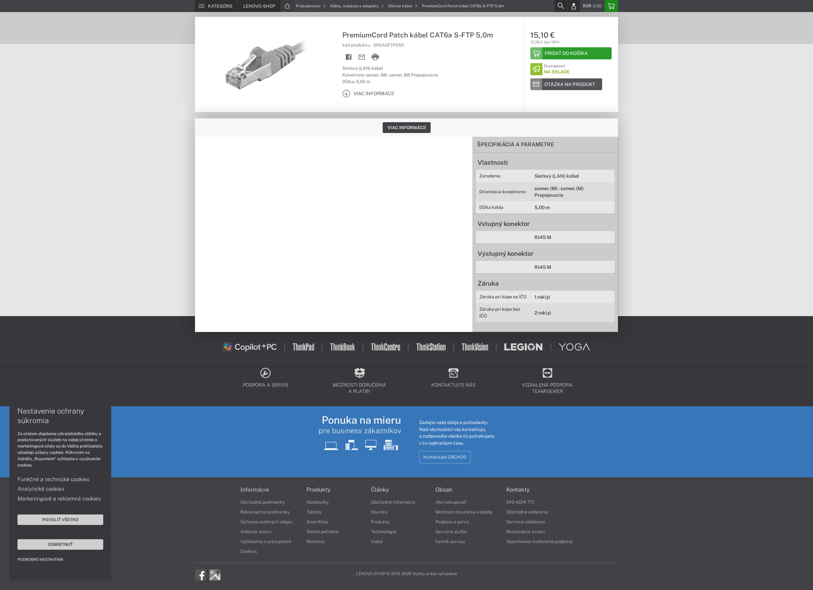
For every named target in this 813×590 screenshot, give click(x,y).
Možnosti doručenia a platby (464, 511)
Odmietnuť (60, 544)
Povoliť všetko (60, 519)
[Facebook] (200, 574)
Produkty (318, 490)
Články (380, 490)
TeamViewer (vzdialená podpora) (539, 541)
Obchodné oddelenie (527, 511)
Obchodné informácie (393, 502)
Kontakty (518, 490)
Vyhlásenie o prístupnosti (266, 541)
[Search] (560, 6)
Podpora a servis (452, 521)
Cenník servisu (450, 541)
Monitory (315, 541)
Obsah (443, 490)
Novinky (379, 511)
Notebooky (317, 502)
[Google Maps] (214, 574)
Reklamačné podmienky (265, 511)
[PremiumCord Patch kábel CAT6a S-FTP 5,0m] (265, 64)
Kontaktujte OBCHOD (445, 457)
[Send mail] (362, 57)
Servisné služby (451, 531)
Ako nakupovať (450, 502)
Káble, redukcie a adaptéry (355, 6)
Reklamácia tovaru (525, 531)
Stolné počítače (322, 531)
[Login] (573, 6)
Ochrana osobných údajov (266, 521)
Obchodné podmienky (262, 502)
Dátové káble (400, 6)
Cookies (248, 551)
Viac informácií (406, 127)
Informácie (254, 490)
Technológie (383, 531)
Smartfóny (317, 521)
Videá (377, 541)
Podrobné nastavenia (40, 559)
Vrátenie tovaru (256, 531)
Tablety (313, 511)
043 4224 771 (520, 502)
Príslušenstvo (308, 6)
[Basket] (611, 6)
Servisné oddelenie (525, 521)
